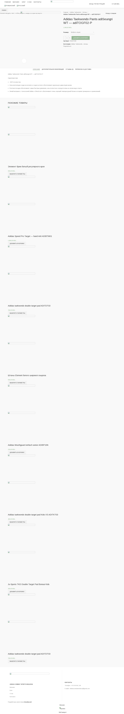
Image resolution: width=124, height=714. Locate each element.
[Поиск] (107, 4)
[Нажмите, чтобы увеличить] (24, 61)
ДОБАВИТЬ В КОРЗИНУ (80, 38)
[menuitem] (10, 5)
